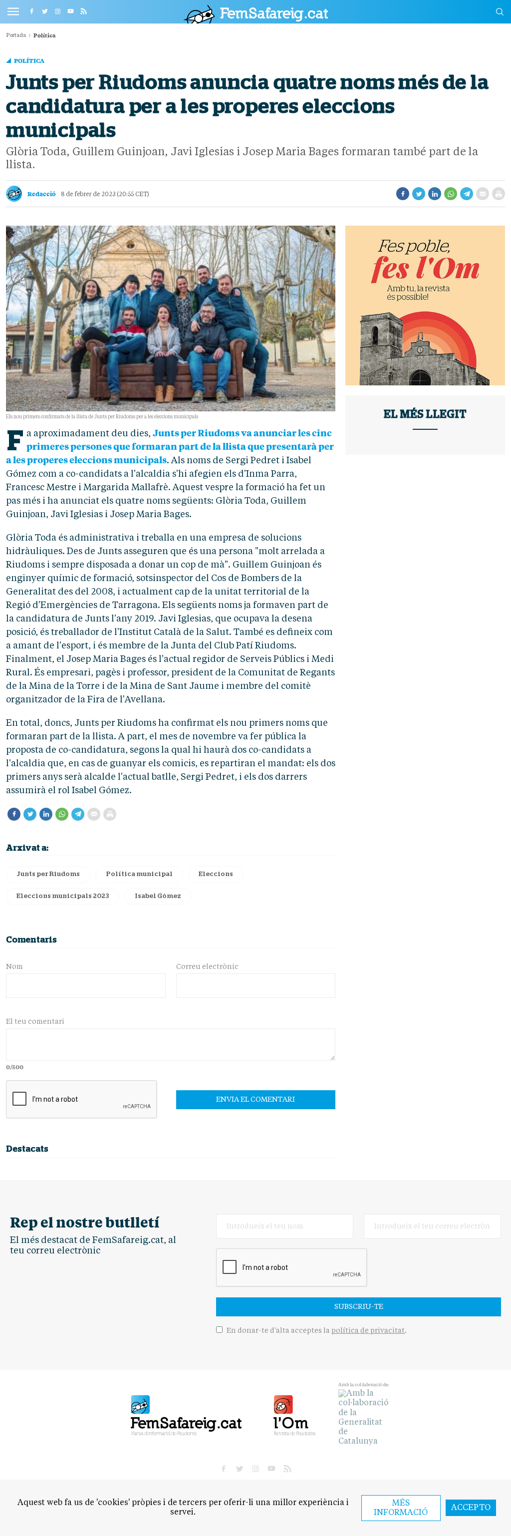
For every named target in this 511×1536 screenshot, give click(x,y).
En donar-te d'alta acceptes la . (316, 1330)
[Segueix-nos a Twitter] (44, 10)
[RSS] (83, 10)
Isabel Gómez (158, 896)
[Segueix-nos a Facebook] (31, 10)
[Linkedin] (434, 193)
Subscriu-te (358, 1306)
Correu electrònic (207, 966)
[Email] (482, 193)
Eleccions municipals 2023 (62, 896)
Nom (14, 966)
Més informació (401, 1508)
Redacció (41, 193)
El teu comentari (35, 1021)
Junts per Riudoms (48, 874)
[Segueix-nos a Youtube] (70, 10)
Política (29, 60)
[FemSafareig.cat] (255, 14)
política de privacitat (368, 1330)
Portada (16, 35)
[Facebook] (402, 193)
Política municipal (139, 874)
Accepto (471, 1508)
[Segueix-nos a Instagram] (57, 10)
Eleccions (216, 874)
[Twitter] (418, 193)
